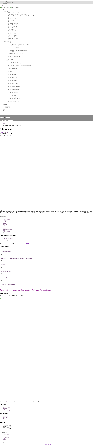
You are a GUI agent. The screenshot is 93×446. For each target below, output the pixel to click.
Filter (27, 243)
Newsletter (8, 401)
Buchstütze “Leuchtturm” (7, 277)
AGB (4, 409)
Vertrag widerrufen (46, 444)
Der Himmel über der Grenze (8, 284)
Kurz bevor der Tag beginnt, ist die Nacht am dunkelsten (16, 258)
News (4, 438)
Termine (4, 439)
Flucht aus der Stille (5, 251)
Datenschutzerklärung (7, 410)
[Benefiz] (21, 203)
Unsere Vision (6, 437)
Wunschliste (5, 419)
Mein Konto (5, 1)
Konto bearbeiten (9, 2)
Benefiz (2, 207)
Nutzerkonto (5, 416)
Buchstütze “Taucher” (6, 271)
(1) (8, 238)
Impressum (5, 408)
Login (4, 418)
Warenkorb (5, 417)
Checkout (5, 3)
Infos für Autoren (6, 407)
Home (4, 123)
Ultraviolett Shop (6, 434)
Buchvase (2, 264)
